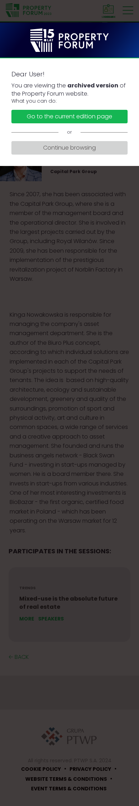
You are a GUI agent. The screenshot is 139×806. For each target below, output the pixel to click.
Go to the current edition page (69, 116)
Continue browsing (69, 148)
